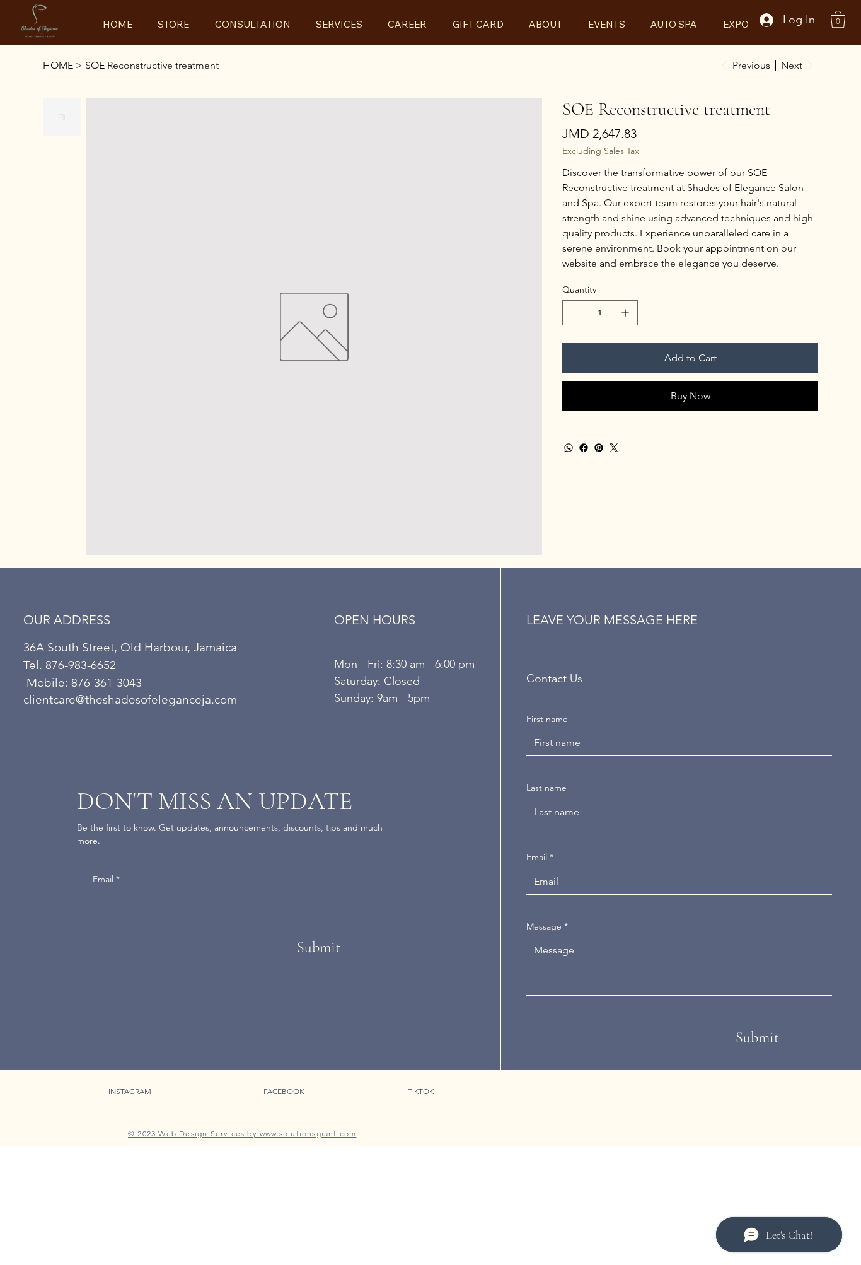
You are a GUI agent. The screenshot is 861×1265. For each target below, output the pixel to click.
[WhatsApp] (568, 447)
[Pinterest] (598, 447)
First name (547, 719)
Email (106, 879)
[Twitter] (614, 447)
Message (547, 926)
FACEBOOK (283, 1091)
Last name (546, 787)
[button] (838, 19)
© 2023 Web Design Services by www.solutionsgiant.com (242, 1133)
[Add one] (625, 312)
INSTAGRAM (129, 1091)
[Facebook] (583, 447)
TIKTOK (421, 1091)
